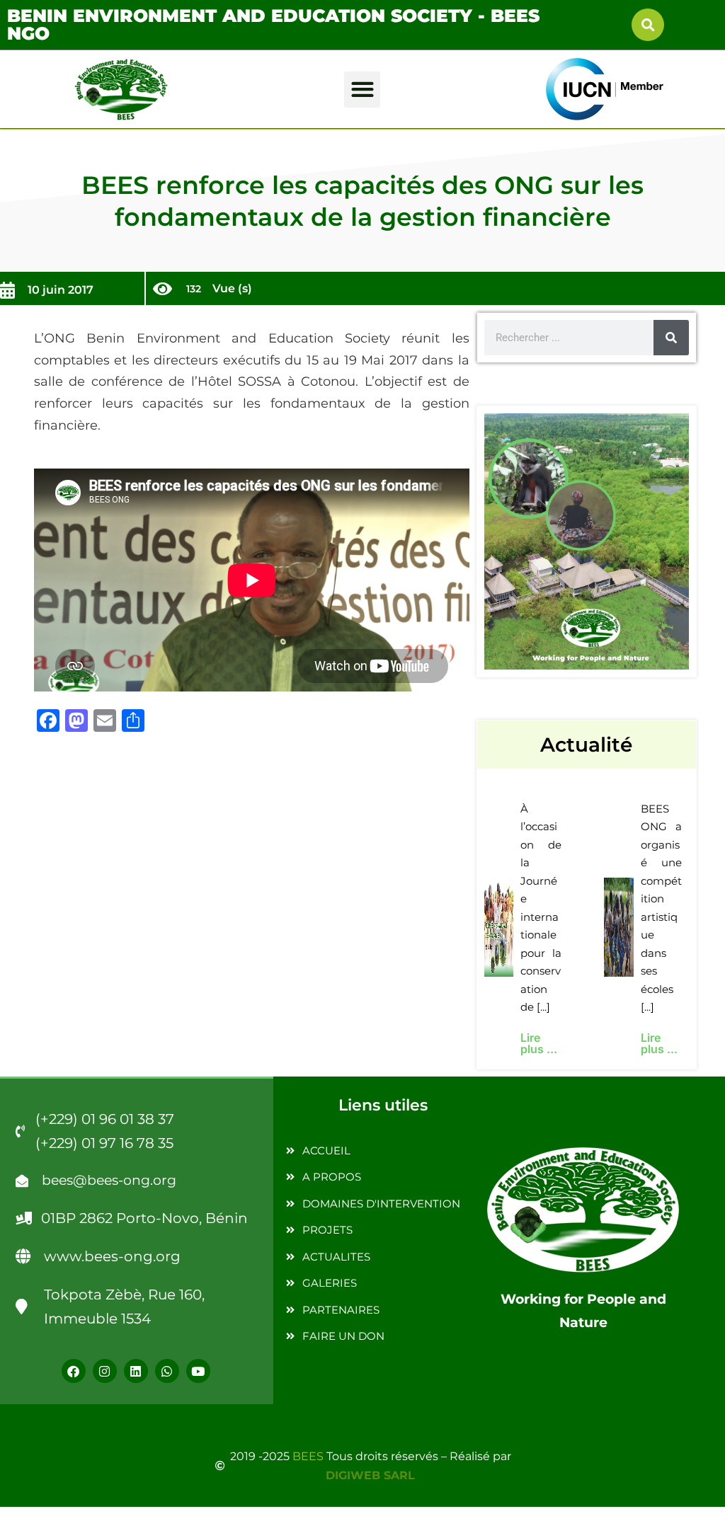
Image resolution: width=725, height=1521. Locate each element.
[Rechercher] (671, 337)
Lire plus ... (538, 1043)
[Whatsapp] (167, 1371)
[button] (648, 24)
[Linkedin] (136, 1371)
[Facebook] (74, 1371)
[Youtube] (198, 1371)
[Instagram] (105, 1371)
